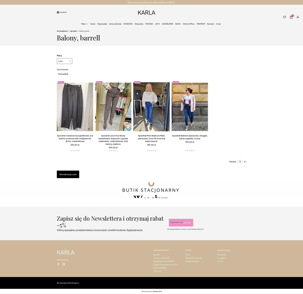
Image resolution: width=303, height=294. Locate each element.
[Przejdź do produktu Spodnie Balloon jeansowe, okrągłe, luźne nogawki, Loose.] (190, 106)
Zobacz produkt (72, 129)
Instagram (221, 258)
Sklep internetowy (150, 291)
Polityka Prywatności (193, 258)
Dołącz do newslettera (181, 222)
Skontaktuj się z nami (68, 174)
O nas (187, 254)
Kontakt (156, 254)
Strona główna (62, 31)
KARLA (146, 12)
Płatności (157, 271)
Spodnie (73, 31)
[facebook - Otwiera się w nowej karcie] (58, 264)
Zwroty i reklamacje (161, 258)
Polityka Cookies (192, 261)
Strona (232, 161)
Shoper (74, 283)
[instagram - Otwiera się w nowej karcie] (63, 264)
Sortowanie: (63, 69)
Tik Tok (220, 261)
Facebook (221, 254)
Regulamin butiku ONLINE (163, 261)
